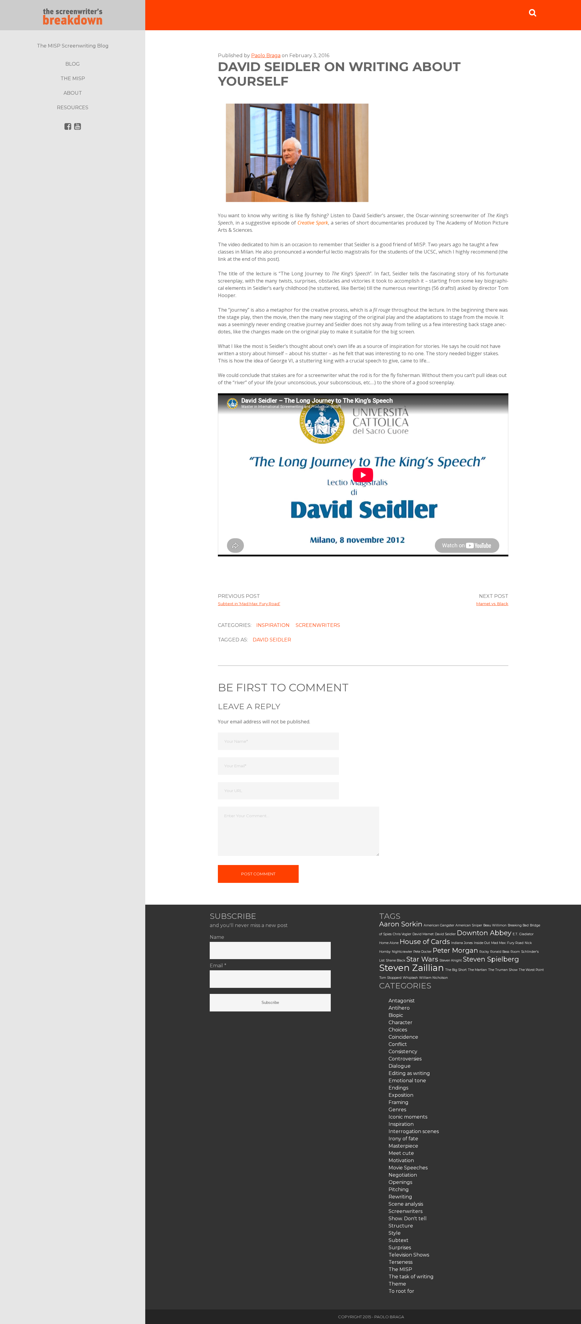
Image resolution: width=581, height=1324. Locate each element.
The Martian (477, 970)
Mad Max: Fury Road (507, 943)
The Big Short (456, 970)
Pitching (399, 1189)
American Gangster (439, 925)
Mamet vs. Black (492, 603)
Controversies (405, 1059)
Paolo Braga (266, 55)
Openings (400, 1182)
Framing (399, 1102)
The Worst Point (531, 970)
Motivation (401, 1160)
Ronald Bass (499, 952)
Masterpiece (403, 1146)
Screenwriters (318, 625)
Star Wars (422, 959)
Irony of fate (403, 1139)
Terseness (400, 1262)
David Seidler (272, 640)
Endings (398, 1088)
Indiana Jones (462, 943)
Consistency (403, 1051)
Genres (397, 1110)
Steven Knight (450, 960)
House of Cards (425, 941)
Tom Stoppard (390, 978)
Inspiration (273, 625)
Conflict (398, 1044)
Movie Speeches (408, 1168)
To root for (401, 1291)
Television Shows (409, 1255)
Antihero (399, 1008)
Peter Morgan (455, 950)
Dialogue (400, 1066)
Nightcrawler (402, 952)
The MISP (400, 1269)
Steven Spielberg (491, 959)
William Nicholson (433, 978)
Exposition (401, 1095)
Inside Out (482, 943)
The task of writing (411, 1277)
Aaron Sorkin (400, 924)
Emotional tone (407, 1080)
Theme (397, 1284)
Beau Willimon (495, 925)
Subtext (399, 1240)
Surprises (400, 1247)
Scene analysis (406, 1204)
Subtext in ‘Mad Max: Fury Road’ (249, 603)
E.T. (515, 934)
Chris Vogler (402, 934)
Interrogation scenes (414, 1131)
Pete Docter (422, 952)
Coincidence (403, 1037)
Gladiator (526, 934)
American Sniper (468, 925)
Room (515, 952)
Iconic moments (408, 1117)
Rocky (484, 952)
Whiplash (410, 978)
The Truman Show (502, 970)
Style (395, 1233)
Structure (401, 1226)
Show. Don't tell (408, 1218)
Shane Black (395, 960)
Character (400, 1022)
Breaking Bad (518, 925)
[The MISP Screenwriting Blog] (72, 15)
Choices (398, 1030)
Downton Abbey (484, 933)
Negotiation (403, 1175)
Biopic (396, 1015)
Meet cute (401, 1153)
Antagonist (402, 1001)
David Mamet (423, 934)
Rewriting (400, 1197)
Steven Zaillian (411, 967)
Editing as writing (409, 1073)
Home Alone (389, 943)
